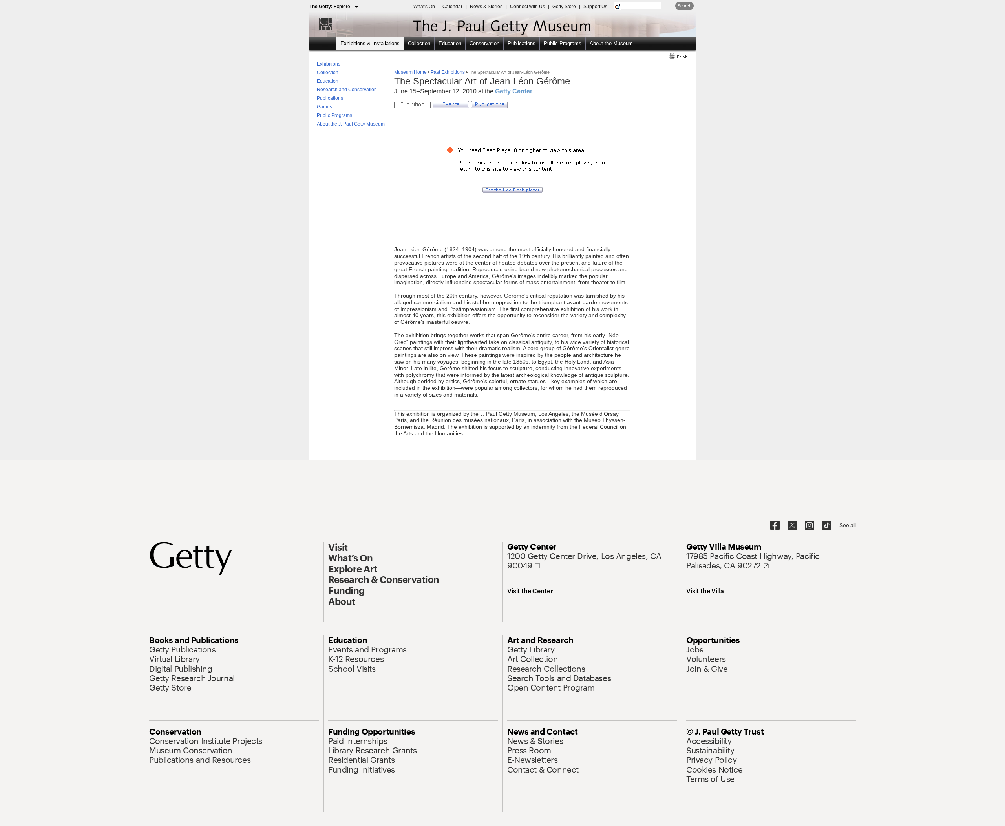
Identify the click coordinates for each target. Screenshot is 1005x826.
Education (450, 43)
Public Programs (562, 43)
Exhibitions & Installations (370, 43)
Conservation (484, 43)
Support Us (595, 6)
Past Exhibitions (447, 72)
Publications (521, 43)
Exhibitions (328, 64)
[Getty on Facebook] (775, 525)
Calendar (452, 6)
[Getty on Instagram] (809, 525)
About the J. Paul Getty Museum (351, 124)
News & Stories (486, 6)
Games (324, 107)
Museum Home (411, 72)
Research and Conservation (347, 89)
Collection (419, 43)
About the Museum (611, 43)
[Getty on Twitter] (792, 525)
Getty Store (564, 6)
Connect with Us (527, 6)
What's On (424, 6)
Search (684, 6)
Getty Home (321, 23)
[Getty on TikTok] (826, 525)
